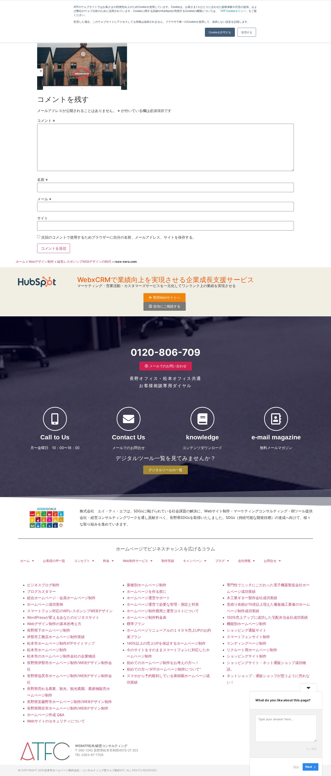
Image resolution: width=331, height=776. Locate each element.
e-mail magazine (276, 437)
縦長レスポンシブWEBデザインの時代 (84, 261)
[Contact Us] (129, 419)
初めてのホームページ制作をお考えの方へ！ (163, 662)
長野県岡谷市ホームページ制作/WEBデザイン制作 (67, 708)
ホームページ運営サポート (148, 598)
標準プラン (136, 623)
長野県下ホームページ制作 (48, 630)
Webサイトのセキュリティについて (56, 721)
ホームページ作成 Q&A (45, 714)
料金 (106, 561)
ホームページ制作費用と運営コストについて (163, 611)
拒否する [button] (246, 32)
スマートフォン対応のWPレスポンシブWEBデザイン (70, 611)
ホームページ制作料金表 (146, 617)
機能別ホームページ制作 (246, 623)
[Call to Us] (55, 419)
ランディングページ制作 (246, 643)
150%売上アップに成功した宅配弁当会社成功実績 (267, 617)
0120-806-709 (165, 352)
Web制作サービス (135, 561)
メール (44, 199)
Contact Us (128, 437)
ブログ (220, 561)
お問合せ (270, 561)
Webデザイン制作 (41, 261)
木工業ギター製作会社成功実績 (252, 598)
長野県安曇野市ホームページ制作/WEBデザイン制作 (69, 701)
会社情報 (244, 561)
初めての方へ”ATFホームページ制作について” (164, 669)
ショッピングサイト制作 (246, 656)
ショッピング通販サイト (246, 630)
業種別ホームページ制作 (146, 585)
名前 (42, 179)
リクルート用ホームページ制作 (252, 650)
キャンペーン (192, 561)
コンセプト (82, 561)
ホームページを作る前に (146, 591)
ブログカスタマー (41, 591)
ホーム (20, 261)
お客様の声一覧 (54, 561)
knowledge (202, 437)
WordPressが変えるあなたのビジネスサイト (63, 617)
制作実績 (167, 561)
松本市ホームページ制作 (47, 650)
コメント (46, 120)
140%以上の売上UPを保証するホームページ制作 (166, 643)
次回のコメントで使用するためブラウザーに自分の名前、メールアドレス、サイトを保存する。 (118, 237)
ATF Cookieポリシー (233, 11)
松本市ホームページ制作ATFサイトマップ (61, 643)
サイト (42, 218)
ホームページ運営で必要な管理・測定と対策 (163, 604)
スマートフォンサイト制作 (248, 636)
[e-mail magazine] (276, 419)
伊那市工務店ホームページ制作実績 (56, 636)
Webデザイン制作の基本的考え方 (54, 623)
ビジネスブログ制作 (43, 585)
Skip (296, 767)
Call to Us (55, 437)
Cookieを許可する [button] (220, 32)
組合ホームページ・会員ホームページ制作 (61, 598)
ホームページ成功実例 (45, 604)
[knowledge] (202, 419)
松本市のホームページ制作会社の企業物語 (61, 656)
